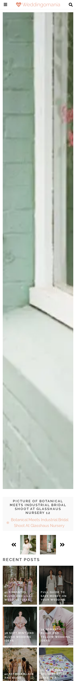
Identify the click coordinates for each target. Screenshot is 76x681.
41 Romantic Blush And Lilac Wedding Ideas (18, 596)
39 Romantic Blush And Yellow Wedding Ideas (55, 635)
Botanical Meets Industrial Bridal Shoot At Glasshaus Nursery (39, 522)
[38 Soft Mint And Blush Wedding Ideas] (20, 626)
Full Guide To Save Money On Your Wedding (54, 596)
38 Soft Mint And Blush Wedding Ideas (19, 637)
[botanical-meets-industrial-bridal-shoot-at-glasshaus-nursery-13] (48, 544)
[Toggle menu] (5, 5)
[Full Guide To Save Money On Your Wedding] (56, 585)
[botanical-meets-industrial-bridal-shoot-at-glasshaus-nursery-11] (28, 544)
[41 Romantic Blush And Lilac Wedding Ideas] (20, 585)
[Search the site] (71, 5)
